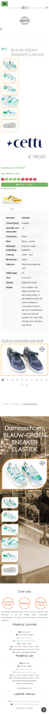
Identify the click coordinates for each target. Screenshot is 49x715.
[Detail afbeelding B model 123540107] (10, 88)
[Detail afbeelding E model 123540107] (10, 125)
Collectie (16, 404)
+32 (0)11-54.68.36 (25, 638)
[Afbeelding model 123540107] (10, 64)
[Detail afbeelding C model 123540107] (10, 101)
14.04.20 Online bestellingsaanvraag (25, 704)
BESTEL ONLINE (25, 184)
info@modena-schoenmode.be (25, 641)
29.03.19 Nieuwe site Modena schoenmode (25, 701)
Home (6, 404)
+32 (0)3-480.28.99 (25, 669)
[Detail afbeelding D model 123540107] (10, 113)
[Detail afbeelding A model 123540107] (10, 76)
